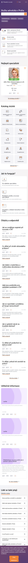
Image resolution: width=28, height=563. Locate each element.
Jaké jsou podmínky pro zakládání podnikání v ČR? (12, 286)
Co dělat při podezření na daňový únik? (11, 344)
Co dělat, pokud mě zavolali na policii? (13, 362)
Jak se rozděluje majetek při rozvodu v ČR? (12, 228)
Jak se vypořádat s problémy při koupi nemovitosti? (12, 305)
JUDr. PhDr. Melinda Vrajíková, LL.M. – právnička (14, 82)
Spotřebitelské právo (5, 18)
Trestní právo (20, 18)
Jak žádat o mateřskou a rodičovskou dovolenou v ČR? (13, 266)
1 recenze (19, 85)
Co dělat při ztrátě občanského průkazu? (13, 247)
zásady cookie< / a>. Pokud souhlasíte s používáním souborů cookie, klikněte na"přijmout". (13, 552)
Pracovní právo (4, 21)
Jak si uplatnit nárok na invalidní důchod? (10, 325)
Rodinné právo (13, 18)
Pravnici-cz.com (7, 2)
